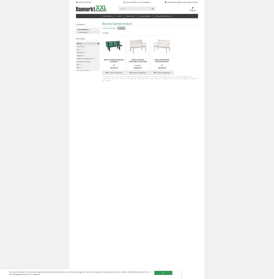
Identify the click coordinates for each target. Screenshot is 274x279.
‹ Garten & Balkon (109, 28)
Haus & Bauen (108, 16)
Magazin (193, 10)
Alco (78, 49)
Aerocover (80, 46)
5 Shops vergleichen (115, 73)
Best (78, 68)
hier (149, 272)
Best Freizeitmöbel (83, 71)
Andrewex (80, 52)
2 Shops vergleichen (163, 73)
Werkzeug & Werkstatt (163, 16)
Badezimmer (130, 16)
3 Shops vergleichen (139, 73)
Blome (79, 43)
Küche (120, 16)
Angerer (79, 56)
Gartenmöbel (83, 29)
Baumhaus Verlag (83, 62)
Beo (78, 65)
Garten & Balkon (145, 16)
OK (163, 273)
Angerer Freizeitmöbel (84, 59)
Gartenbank (83, 32)
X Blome (121, 28)
